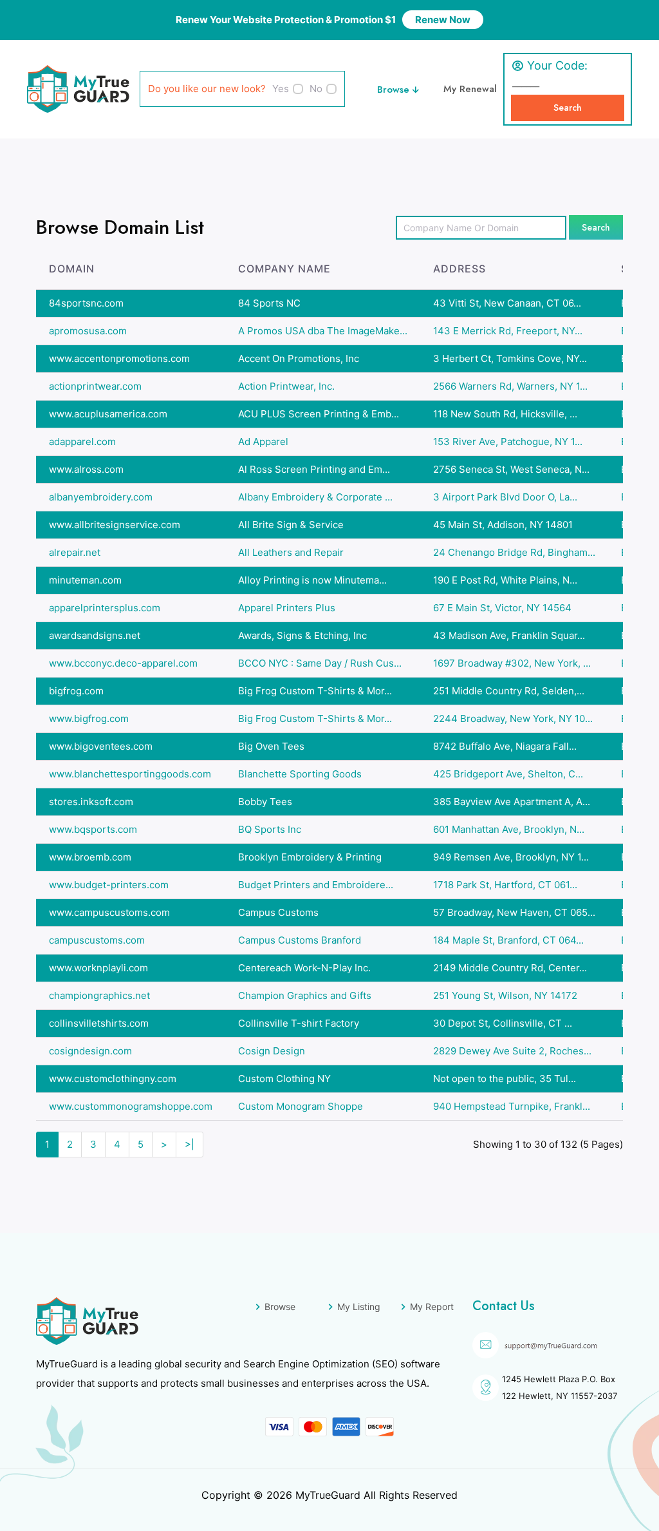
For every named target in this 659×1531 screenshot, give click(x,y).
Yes (280, 88)
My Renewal (470, 89)
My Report (432, 1306)
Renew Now (442, 20)
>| (189, 1144)
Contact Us (503, 1306)
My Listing (358, 1306)
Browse (395, 89)
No (316, 88)
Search (567, 107)
